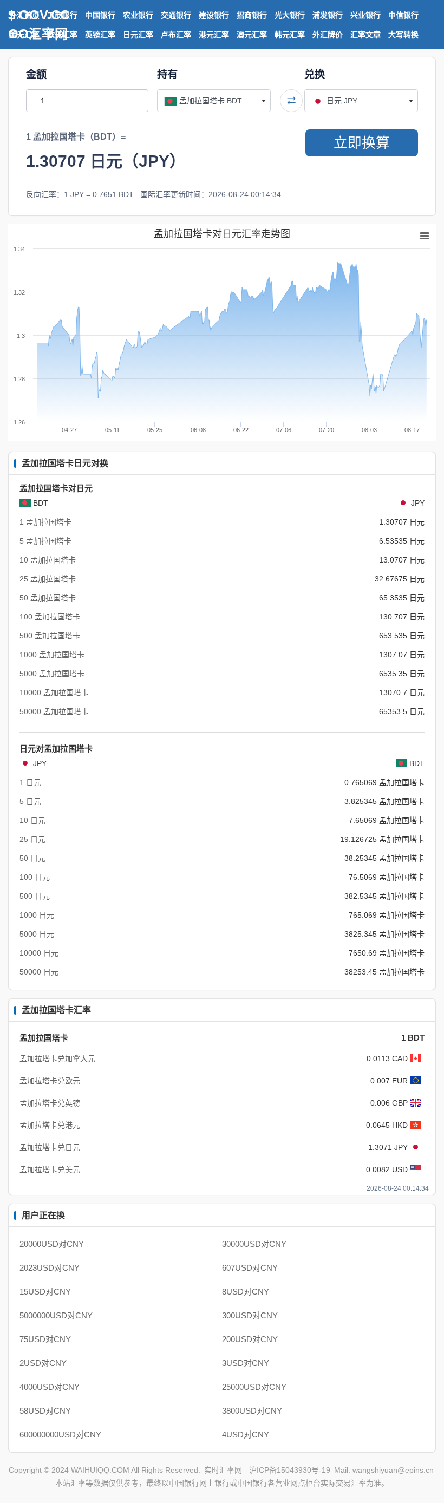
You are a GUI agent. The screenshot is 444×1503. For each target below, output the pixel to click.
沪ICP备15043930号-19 (289, 1470)
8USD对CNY (245, 1291)
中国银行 (100, 15)
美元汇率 (24, 34)
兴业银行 (365, 15)
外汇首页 (24, 15)
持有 (167, 74)
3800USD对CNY (252, 1410)
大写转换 (403, 34)
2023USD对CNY (49, 1267)
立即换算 (362, 143)
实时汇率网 (223, 1470)
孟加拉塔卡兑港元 (49, 1125)
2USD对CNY (43, 1363)
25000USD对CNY (254, 1386)
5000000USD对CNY (56, 1315)
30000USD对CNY (254, 1244)
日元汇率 (138, 34)
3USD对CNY (245, 1363)
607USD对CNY (250, 1267)
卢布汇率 (176, 34)
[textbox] (214, 101)
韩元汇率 (290, 34)
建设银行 (214, 15)
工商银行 (62, 15)
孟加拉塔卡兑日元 (49, 1147)
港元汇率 (214, 34)
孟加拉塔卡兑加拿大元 (57, 1058)
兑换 (314, 74)
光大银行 (290, 15)
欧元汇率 (62, 34)
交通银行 (176, 15)
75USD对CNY (45, 1339)
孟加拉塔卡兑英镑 (49, 1103)
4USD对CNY (245, 1434)
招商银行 (252, 15)
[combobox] (214, 100)
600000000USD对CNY (60, 1434)
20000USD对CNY (51, 1244)
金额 (36, 74)
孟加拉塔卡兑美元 (49, 1169)
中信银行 (403, 15)
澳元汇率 (252, 34)
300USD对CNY (250, 1315)
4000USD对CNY (49, 1386)
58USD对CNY (45, 1410)
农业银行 (138, 15)
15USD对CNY (45, 1291)
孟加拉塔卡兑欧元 (49, 1080)
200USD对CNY (250, 1339)
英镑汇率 (100, 34)
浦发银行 (327, 15)
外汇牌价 (327, 34)
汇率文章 (365, 34)
